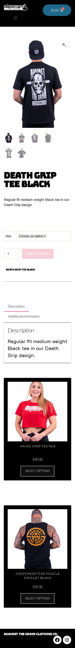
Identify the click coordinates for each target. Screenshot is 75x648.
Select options (37, 471)
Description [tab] (16, 306)
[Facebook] (57, 640)
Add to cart (38, 254)
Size (8, 236)
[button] (15, 18)
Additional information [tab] (24, 316)
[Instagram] (67, 640)
